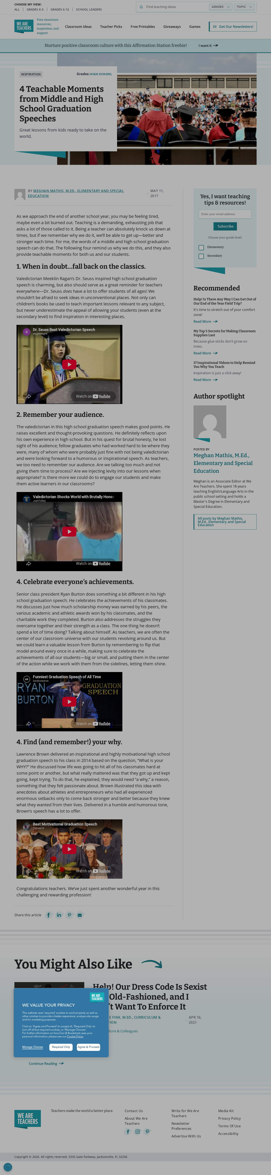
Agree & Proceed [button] (88, 1047)
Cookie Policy (75, 1036)
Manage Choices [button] (32, 1047)
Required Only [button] (61, 1047)
